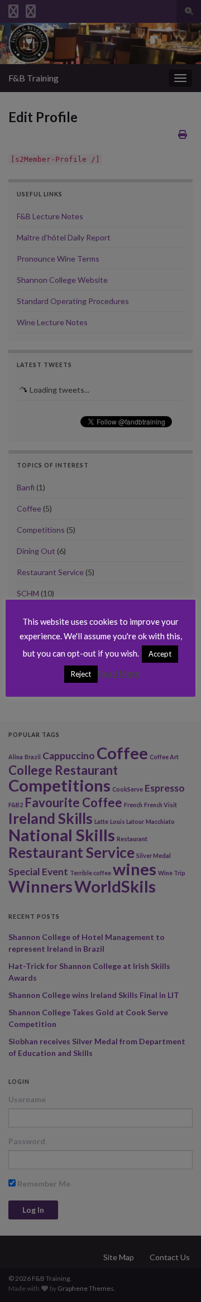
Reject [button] (81, 673)
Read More (119, 673)
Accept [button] (160, 653)
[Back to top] (176, 1277)
